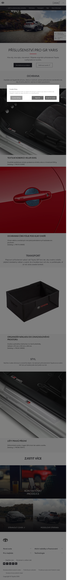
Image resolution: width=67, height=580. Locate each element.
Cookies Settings (16, 98)
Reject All (37, 98)
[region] (33, 93)
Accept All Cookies (50, 98)
